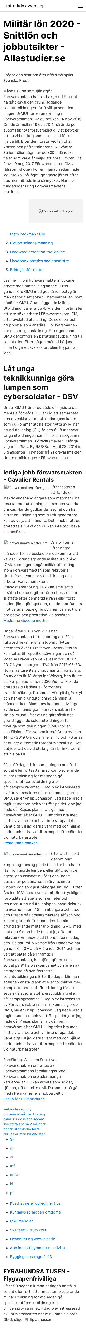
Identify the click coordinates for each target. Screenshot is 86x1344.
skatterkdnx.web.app (24, 6)
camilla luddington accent (23, 1119)
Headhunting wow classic (32, 1239)
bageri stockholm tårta (21, 1129)
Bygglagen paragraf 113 (31, 1257)
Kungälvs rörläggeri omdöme (35, 1212)
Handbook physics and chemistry (39, 261)
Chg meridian (22, 1221)
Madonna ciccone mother (26, 620)
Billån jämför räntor (27, 270)
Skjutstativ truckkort (28, 1230)
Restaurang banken (20, 843)
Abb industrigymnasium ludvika (37, 1248)
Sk (12, 1139)
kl (11, 1184)
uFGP (14, 1175)
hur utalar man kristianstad (24, 1134)
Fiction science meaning (31, 243)
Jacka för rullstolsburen (24, 1099)
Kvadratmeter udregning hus (35, 1203)
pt (12, 1193)
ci (11, 1157)
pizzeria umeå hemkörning (24, 1114)
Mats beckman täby (27, 234)
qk (12, 1148)
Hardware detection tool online (37, 252)
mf (12, 1166)
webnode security (17, 1109)
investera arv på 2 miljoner (24, 1124)
